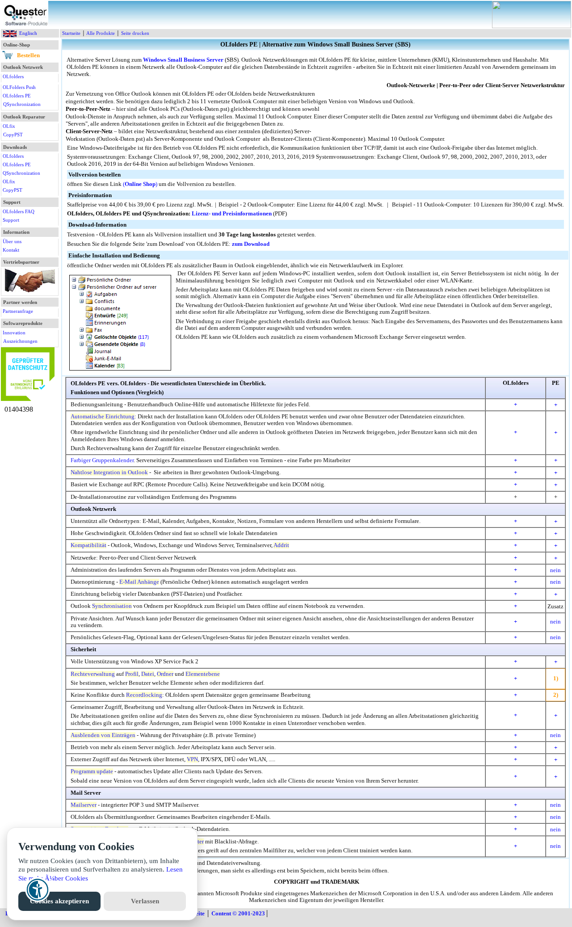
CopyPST (13, 134)
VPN (192, 759)
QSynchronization (22, 104)
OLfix (9, 126)
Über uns (12, 241)
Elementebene (202, 674)
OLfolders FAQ (18, 211)
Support (11, 220)
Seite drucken (135, 33)
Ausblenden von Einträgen (103, 735)
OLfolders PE (17, 95)
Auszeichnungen (20, 341)
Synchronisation (112, 606)
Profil (132, 674)
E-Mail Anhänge (139, 582)
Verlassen (145, 901)
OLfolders (13, 76)
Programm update (92, 771)
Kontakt (11, 250)
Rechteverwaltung (93, 674)
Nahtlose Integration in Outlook (109, 472)
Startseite (71, 33)
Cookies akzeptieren (59, 901)
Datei (147, 674)
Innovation (14, 332)
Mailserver (84, 805)
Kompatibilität (88, 545)
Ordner (165, 674)
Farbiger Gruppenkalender (102, 460)
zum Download (250, 244)
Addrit (281, 545)
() (140, 184)
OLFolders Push (19, 87)
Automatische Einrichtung (103, 416)
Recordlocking (144, 695)
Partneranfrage (18, 311)
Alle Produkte (100, 33)
